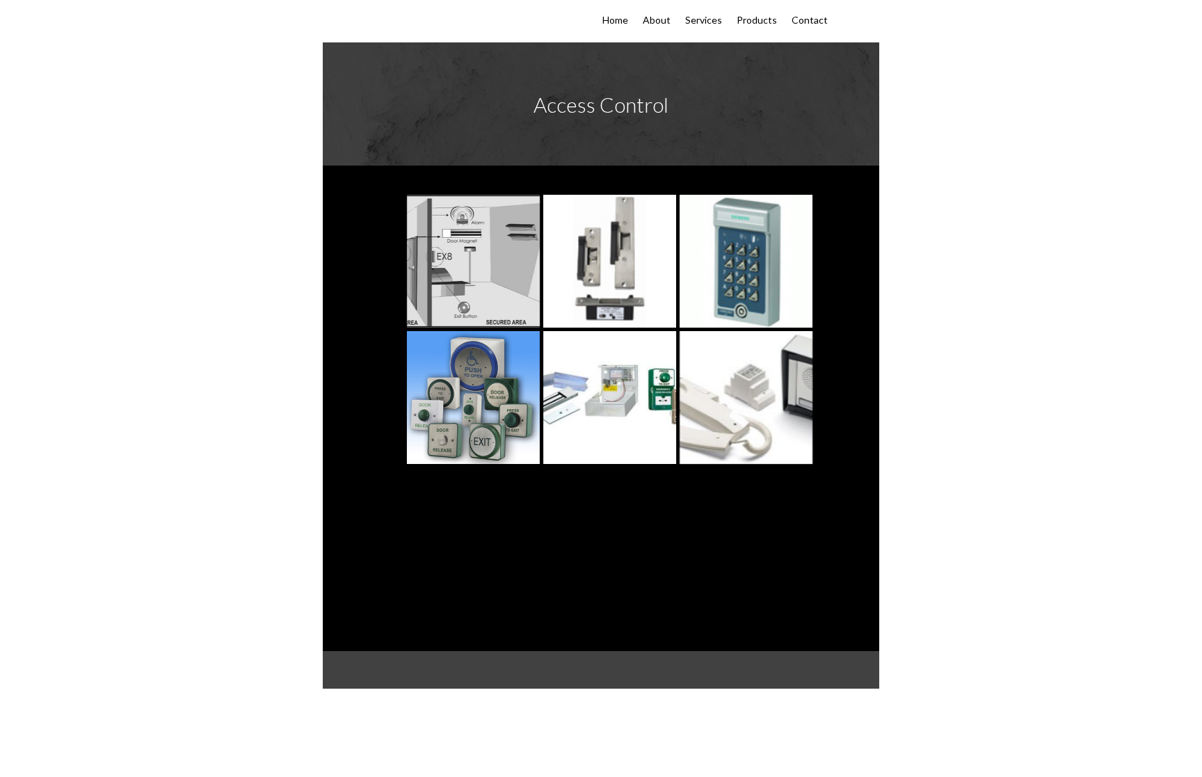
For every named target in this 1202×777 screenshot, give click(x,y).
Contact (810, 20)
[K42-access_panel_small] (746, 261)
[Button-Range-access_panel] (473, 397)
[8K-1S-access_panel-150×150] (746, 397)
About (657, 20)
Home (615, 20)
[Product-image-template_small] (609, 261)
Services (703, 20)
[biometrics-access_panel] (473, 261)
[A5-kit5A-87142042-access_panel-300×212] (609, 397)
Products (757, 20)
